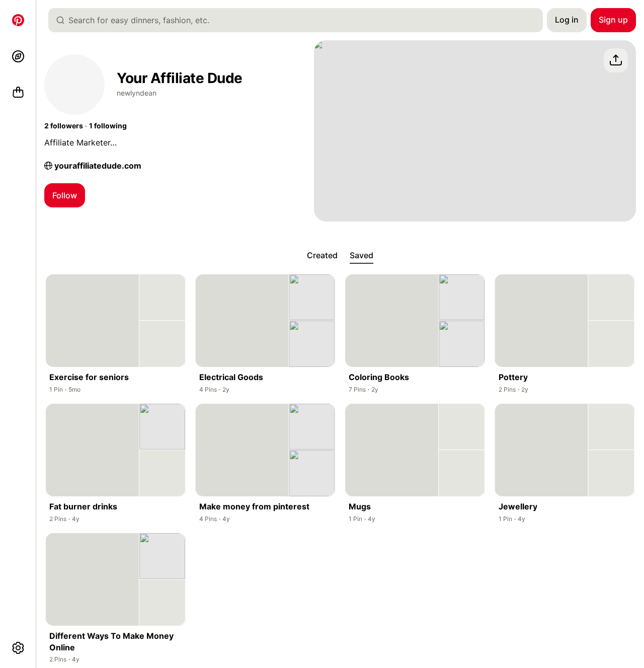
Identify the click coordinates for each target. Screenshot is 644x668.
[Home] (18, 20)
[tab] (322, 256)
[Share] (616, 60)
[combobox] (299, 20)
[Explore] (18, 56)
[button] (63, 126)
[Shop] (18, 93)
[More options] (18, 648)
